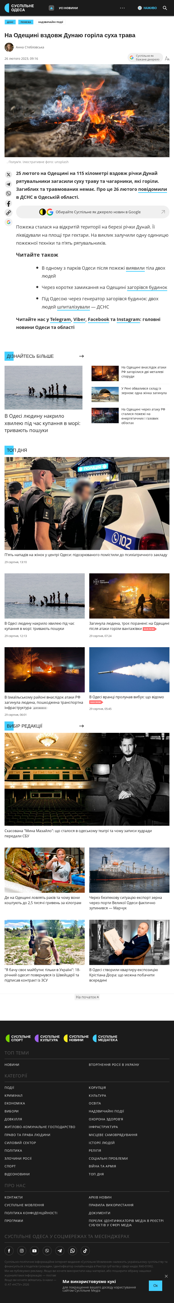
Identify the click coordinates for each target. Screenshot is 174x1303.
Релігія (95, 1150)
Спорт (10, 1166)
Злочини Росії (18, 1158)
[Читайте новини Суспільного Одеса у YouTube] (34, 1250)
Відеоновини (17, 1174)
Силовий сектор (20, 1143)
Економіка (15, 1103)
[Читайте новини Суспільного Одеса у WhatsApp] (72, 1250)
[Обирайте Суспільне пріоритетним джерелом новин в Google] (8, 222)
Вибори (12, 1111)
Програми (14, 1220)
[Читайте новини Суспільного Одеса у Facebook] (9, 1250)
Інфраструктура (103, 1127)
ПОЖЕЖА (26, 22)
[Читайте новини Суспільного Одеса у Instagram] (21, 1250)
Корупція (97, 1087)
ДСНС (10, 22)
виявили (135, 268)
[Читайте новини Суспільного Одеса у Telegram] (59, 1250)
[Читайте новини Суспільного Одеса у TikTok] (85, 1250)
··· (122, 8)
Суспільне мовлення (24, 1205)
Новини (12, 1064)
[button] (8, 175)
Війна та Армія (102, 1166)
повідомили (152, 189)
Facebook (98, 319)
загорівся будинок (147, 287)
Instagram (128, 319)
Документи (99, 1213)
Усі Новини (68, 8)
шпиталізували (73, 307)
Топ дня (96, 1174)
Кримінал (14, 1095)
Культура (97, 1095)
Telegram (60, 319)
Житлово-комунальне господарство (40, 1127)
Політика (13, 1150)
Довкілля (13, 1119)
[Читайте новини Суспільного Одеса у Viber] (47, 1250)
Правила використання (111, 1205)
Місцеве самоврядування (113, 1135)
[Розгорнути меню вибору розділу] (51, 8)
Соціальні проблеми (108, 1158)
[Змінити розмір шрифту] (167, 58)
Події (9, 1087)
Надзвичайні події (50, 22)
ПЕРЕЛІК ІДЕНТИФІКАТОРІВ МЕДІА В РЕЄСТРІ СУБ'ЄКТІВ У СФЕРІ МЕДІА (126, 1222)
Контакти (14, 1197)
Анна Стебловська (30, 47)
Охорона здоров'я (106, 1119)
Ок (155, 1286)
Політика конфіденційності (31, 1213)
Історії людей (102, 1143)
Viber (79, 319)
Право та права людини (28, 1135)
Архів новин (100, 1197)
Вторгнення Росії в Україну (114, 1064)
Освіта (95, 1103)
